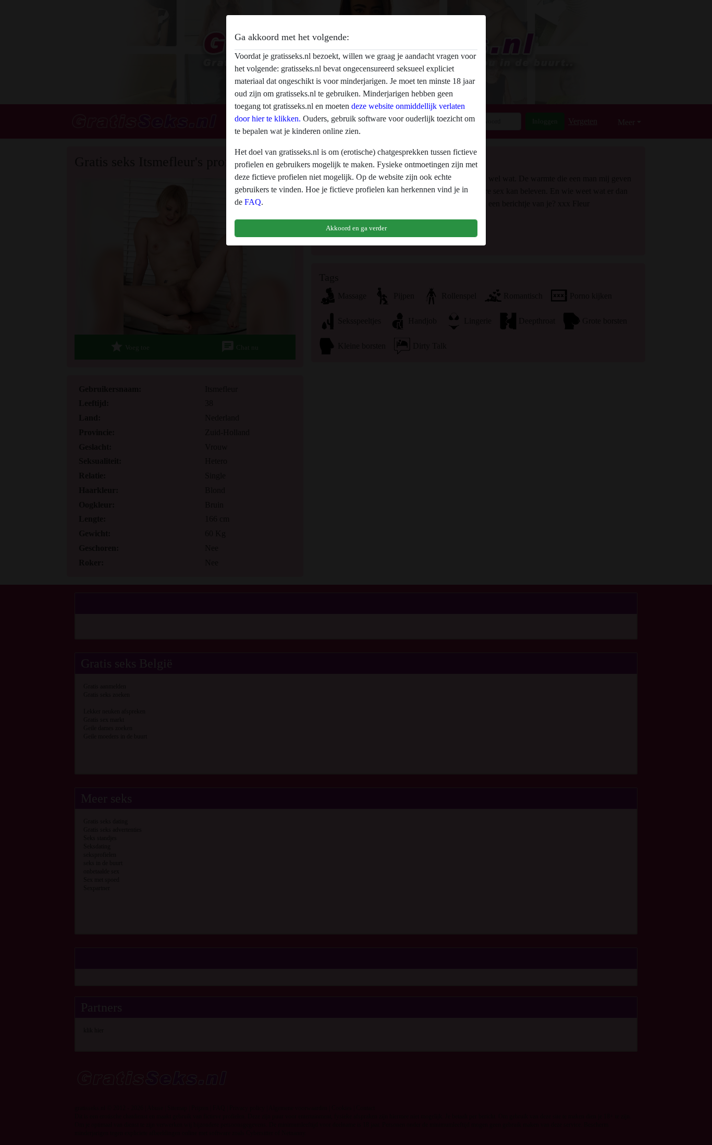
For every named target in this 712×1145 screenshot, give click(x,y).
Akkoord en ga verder (356, 228)
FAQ (252, 202)
